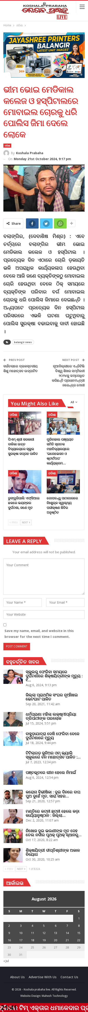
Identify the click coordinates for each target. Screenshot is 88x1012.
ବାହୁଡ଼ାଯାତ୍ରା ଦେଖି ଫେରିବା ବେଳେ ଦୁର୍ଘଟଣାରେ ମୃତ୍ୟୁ (52, 735)
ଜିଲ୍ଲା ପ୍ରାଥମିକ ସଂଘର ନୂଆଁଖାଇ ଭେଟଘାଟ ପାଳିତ (52, 697)
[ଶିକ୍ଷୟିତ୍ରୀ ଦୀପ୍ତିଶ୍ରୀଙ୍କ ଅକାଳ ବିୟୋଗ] (13, 855)
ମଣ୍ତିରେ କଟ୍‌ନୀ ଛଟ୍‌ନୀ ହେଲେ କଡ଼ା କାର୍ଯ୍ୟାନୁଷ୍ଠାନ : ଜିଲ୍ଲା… (52, 813)
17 (20, 940)
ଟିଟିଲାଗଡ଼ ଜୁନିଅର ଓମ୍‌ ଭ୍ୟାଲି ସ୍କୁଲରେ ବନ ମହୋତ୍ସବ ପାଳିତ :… (53, 755)
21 (67, 940)
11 (32, 933)
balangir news (23, 342)
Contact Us (69, 977)
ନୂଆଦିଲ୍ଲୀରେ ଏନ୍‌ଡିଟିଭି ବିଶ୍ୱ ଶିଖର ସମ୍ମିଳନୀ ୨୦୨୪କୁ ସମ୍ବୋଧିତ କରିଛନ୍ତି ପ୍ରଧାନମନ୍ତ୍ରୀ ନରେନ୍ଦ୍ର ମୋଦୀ (68, 375)
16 (9, 940)
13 (55, 933)
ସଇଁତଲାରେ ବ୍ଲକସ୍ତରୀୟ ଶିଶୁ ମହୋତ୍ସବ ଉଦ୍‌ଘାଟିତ (20, 368)
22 (78, 940)
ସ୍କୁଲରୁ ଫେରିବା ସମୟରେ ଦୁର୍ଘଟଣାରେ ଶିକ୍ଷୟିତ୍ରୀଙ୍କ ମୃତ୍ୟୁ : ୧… (54, 676)
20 (55, 940)
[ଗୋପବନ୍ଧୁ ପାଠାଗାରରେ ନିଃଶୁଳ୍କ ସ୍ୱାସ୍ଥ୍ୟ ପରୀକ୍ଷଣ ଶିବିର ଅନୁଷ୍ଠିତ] (63, 481)
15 (78, 933)
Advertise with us (42, 977)
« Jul (6, 961)
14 (67, 933)
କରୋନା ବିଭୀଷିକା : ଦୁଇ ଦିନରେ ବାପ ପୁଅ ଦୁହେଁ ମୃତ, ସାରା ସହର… (53, 794)
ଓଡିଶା (7, 145)
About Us (17, 977)
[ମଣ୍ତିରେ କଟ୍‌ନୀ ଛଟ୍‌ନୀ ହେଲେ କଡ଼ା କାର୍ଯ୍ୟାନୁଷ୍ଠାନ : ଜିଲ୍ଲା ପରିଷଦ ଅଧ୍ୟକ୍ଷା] (13, 816)
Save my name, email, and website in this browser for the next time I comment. (39, 633)
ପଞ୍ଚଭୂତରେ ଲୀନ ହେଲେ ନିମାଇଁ (51, 772)
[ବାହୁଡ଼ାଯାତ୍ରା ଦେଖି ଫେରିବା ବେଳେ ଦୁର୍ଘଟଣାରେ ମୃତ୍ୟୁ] (13, 739)
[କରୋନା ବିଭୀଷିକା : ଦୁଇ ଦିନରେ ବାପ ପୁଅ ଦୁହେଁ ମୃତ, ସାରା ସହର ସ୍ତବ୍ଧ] (13, 797)
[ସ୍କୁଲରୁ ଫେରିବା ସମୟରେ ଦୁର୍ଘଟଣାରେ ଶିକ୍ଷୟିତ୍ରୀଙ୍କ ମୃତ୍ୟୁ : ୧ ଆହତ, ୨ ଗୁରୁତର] (13, 677)
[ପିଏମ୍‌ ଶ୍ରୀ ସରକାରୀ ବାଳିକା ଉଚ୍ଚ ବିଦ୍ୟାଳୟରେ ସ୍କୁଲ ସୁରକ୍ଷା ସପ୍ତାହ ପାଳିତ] (24, 423)
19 (44, 940)
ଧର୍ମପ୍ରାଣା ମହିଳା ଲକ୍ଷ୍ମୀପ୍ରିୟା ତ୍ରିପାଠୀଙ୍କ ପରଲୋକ (51, 716)
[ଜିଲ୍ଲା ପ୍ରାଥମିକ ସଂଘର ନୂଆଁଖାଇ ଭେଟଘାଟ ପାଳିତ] (13, 700)
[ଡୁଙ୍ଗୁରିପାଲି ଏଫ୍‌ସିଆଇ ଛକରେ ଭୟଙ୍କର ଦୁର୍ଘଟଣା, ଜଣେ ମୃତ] (24, 481)
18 (32, 940)
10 (20, 933)
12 (44, 933)
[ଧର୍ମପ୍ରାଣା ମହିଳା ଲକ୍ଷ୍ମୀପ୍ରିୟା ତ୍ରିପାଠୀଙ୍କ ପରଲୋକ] (13, 719)
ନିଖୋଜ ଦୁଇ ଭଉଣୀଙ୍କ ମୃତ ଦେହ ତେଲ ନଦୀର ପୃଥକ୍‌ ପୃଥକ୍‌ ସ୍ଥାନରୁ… (53, 832)
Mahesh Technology (55, 996)
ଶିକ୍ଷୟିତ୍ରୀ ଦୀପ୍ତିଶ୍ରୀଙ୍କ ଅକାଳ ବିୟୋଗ (53, 852)
